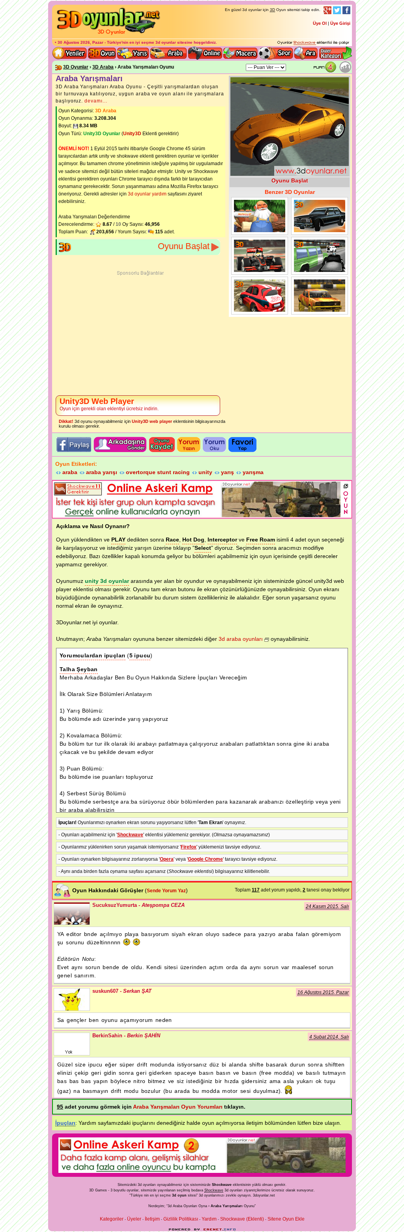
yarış (227, 472)
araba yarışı (101, 472)
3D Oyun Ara (306, 53)
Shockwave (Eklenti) (242, 1219)
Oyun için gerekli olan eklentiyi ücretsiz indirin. (109, 404)
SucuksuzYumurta (72, 913)
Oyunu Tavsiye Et (120, 444)
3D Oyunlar (75, 67)
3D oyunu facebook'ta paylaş (73, 444)
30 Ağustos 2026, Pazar (80, 42)
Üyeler (134, 1219)
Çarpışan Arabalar (319, 295)
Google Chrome (205, 859)
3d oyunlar (165, 42)
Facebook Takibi (346, 10)
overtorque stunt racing (158, 472)
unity (205, 472)
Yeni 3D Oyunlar (70, 53)
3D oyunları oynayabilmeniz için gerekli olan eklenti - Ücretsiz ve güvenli (313, 43)
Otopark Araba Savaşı (319, 216)
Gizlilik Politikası (180, 1219)
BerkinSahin (72, 1044)
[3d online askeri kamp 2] (202, 1171)
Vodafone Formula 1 (259, 256)
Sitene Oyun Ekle (286, 1219)
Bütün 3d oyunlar (102, 53)
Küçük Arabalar (259, 295)
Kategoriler (111, 1219)
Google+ (327, 10)
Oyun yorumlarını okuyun (214, 444)
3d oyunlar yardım (147, 194)
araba (69, 472)
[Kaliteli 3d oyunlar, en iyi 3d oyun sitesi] (107, 34)
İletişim (152, 1219)
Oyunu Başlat (183, 246)
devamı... (95, 101)
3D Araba (103, 67)
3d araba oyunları (241, 639)
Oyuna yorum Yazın (188, 444)
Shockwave (130, 834)
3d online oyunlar (205, 53)
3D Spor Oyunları (276, 53)
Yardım (209, 1219)
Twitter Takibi (337, 10)
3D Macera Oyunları (240, 53)
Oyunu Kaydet (162, 444)
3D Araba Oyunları (168, 53)
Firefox (188, 847)
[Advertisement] (140, 334)
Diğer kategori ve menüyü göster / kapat (335, 53)
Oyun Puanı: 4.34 (326, 67)
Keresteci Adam (259, 216)
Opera (167, 859)
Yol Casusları (319, 256)
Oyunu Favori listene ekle (242, 444)
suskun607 (72, 999)
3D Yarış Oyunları (133, 53)
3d (201, 1195)
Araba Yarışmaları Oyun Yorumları (178, 1107)
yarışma (253, 472)
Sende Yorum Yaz (166, 890)
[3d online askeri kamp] (196, 515)
